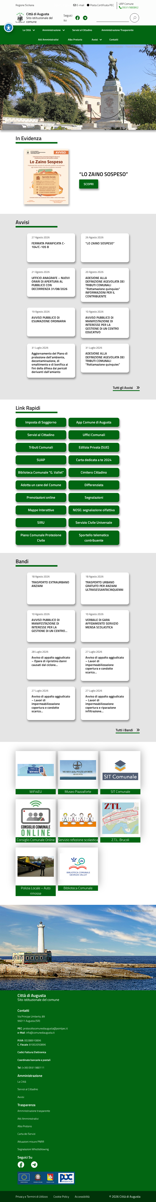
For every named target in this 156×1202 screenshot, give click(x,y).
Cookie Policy (61, 1196)
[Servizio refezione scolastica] (78, 818)
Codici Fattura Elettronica (32, 1052)
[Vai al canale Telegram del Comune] (85, 18)
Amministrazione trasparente (34, 1111)
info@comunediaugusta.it (40, 1033)
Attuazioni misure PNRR (31, 1142)
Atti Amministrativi (48, 39)
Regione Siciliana (25, 5)
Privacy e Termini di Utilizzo (32, 1196)
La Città (27, 30)
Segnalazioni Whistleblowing (33, 1149)
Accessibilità (82, 1196)
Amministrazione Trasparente (118, 30)
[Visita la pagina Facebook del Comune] (77, 18)
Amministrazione (51, 30)
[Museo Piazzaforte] (78, 770)
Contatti (113, 39)
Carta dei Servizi (26, 1134)
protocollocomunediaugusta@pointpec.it (45, 1028)
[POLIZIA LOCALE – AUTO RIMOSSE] (36, 866)
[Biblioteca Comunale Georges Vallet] (78, 866)
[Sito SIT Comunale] (120, 770)
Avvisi (95, 39)
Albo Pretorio (75, 39)
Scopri (89, 184)
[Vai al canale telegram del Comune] (34, 1166)
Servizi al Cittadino (82, 30)
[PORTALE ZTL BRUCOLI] (120, 818)
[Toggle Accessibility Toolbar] (8, 27)
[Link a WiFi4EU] (36, 770)
